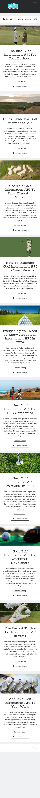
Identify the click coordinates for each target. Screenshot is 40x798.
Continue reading (20, 81)
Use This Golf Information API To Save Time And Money (20, 170)
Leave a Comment (21, 86)
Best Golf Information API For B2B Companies (20, 390)
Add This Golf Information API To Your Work (20, 684)
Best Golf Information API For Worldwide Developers (20, 536)
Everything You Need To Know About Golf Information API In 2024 (20, 315)
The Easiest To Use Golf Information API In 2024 (20, 613)
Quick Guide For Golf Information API (20, 104)
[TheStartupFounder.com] (13, 9)
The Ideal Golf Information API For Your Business (20, 35)
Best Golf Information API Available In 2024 (20, 463)
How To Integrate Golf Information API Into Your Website (20, 247)
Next (35, 748)
